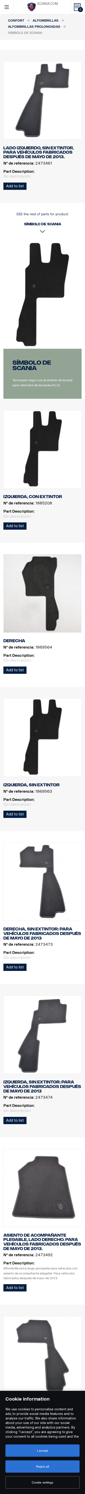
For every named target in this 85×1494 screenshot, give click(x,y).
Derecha (14, 641)
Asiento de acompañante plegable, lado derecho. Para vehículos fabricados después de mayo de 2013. (42, 1242)
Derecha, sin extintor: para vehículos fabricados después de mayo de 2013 (42, 933)
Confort (16, 21)
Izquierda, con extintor (32, 496)
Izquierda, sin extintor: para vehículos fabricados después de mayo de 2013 (42, 1086)
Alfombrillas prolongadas (34, 27)
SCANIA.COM (47, 4)
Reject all (42, 1466)
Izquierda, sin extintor (31, 785)
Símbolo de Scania (31, 365)
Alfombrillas (45, 21)
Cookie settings (42, 1482)
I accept (42, 1450)
